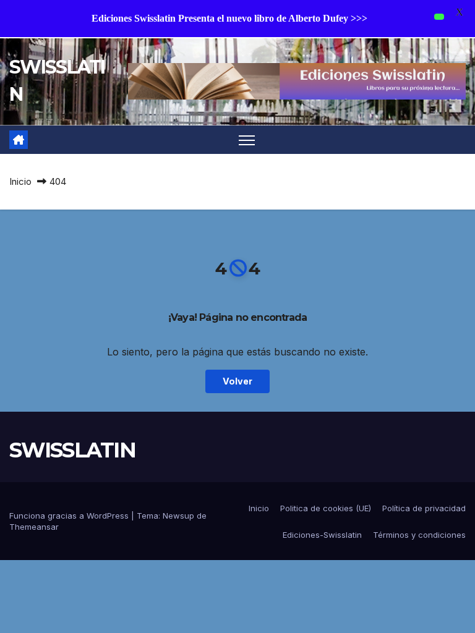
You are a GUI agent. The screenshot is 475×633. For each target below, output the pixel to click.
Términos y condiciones (419, 535)
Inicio (20, 181)
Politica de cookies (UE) (325, 508)
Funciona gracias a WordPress (70, 515)
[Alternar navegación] (247, 140)
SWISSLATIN (72, 450)
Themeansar (34, 527)
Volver (237, 381)
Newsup (178, 515)
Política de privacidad (424, 508)
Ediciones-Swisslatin (322, 535)
